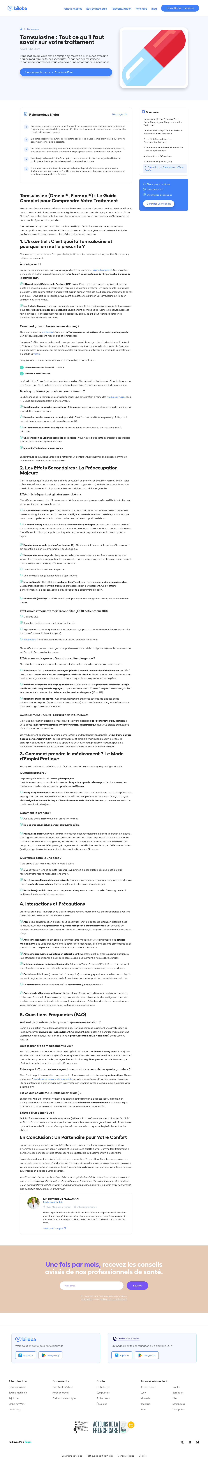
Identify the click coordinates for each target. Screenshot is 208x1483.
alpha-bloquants (102, 269)
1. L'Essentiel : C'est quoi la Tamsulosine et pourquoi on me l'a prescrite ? (163, 132)
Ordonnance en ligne (64, 1398)
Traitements (103, 1398)
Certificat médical (62, 1386)
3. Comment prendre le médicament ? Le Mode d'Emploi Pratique (163, 149)
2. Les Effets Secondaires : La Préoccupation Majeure (157, 140)
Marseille (145, 1398)
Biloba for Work (17, 1403)
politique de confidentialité (114, 1299)
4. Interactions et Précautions (157, 156)
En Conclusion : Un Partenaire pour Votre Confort (164, 168)
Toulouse (145, 1403)
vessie (36, 353)
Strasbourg (179, 1403)
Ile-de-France (148, 1386)
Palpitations (29, 639)
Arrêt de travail (61, 1392)
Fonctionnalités (17, 1386)
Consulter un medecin (159, 203)
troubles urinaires (116, 396)
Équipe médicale (18, 1392)
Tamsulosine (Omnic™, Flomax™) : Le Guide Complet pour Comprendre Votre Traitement (163, 122)
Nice (143, 1409)
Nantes (176, 1386)
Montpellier (179, 1409)
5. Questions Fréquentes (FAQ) (158, 161)
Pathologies (103, 1386)
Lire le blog (14, 1409)
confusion (47, 331)
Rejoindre (14, 1398)
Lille (175, 1398)
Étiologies (102, 1403)
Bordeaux (178, 1392)
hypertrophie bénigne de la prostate (52, 1078)
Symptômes (103, 1392)
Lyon (143, 1392)
